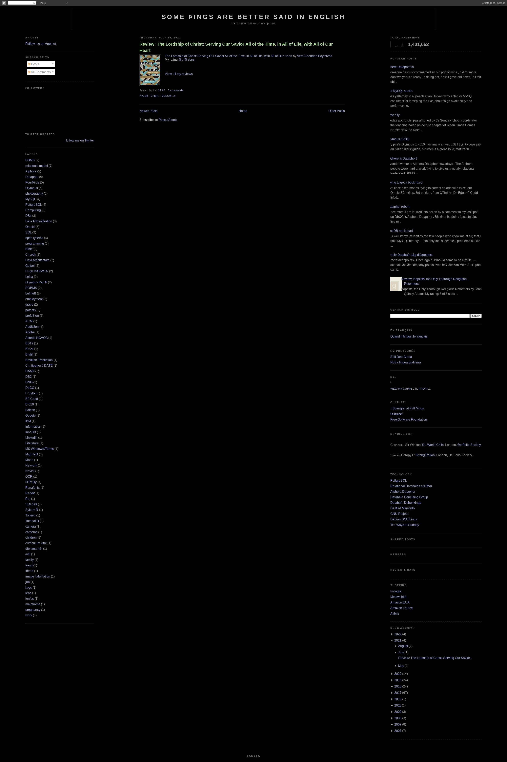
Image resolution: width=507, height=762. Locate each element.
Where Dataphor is (400, 67)
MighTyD (31, 454)
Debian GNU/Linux (403, 519)
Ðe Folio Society (469, 444)
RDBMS (31, 288)
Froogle (395, 591)
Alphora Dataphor (402, 491)
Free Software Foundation (408, 419)
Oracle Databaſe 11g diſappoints (410, 254)
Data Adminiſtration (38, 221)
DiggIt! (155, 95)
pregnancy (32, 609)
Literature (32, 443)
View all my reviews (179, 74)
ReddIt (143, 95)
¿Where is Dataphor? (402, 158)
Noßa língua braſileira (405, 362)
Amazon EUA (400, 602)
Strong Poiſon (425, 455)
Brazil (29, 349)
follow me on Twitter (80, 140)
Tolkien (30, 515)
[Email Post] (184, 90)
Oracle (30, 227)
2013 (397, 699)
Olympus (31, 188)
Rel (27, 498)
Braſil (29, 354)
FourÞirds (32, 182)
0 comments (175, 90)
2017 (397, 692)
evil (27, 554)
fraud (28, 565)
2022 (397, 634)
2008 (397, 718)
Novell (29, 471)
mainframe (32, 604)
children (31, 537)
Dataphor (31, 177)
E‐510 (29, 404)
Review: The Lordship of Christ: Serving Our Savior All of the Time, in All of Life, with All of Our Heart (236, 47)
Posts (34, 64)
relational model (36, 165)
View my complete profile (410, 388)
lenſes (29, 598)
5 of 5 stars (186, 59)
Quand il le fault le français (409, 336)
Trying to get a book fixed (404, 182)
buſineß (30, 293)
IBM (28, 421)
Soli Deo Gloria (401, 357)
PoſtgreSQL (33, 204)
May (401, 665)
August (403, 646)
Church (30, 254)
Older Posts (336, 111)
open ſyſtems (34, 238)
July (401, 652)
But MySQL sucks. (400, 91)
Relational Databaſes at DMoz (411, 486)
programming (34, 243)
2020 (397, 673)
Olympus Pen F (36, 282)
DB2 (28, 376)
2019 (397, 680)
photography (34, 193)
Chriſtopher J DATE (39, 365)
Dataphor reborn (398, 206)
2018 (397, 686)
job (27, 582)
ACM (28, 321)
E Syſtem (31, 393)
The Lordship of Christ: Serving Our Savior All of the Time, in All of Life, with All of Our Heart (228, 56)
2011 (397, 705)
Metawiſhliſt (398, 597)
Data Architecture (37, 260)
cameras (31, 532)
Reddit (30, 493)
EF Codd (31, 399)
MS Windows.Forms (39, 448)
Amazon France (401, 608)
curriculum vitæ (36, 543)
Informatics (33, 426)
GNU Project (399, 513)
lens (28, 593)
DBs (28, 215)
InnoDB (30, 432)
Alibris (394, 613)
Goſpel (30, 265)
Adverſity (393, 115)
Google (30, 415)
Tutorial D (32, 521)
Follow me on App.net (40, 43)
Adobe (30, 332)
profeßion (32, 315)
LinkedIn (31, 437)
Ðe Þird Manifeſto (402, 508)
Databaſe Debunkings (405, 502)
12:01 (162, 90)
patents (30, 310)
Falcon (30, 410)
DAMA (29, 371)
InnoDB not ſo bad (400, 230)
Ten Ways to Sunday (404, 525)
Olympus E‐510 (398, 139)
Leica (29, 276)
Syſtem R (31, 510)
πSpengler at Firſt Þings (407, 408)
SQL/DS (31, 504)
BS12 (29, 343)
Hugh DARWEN (36, 271)
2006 (397, 730)
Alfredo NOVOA (36, 337)
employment (34, 299)
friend (29, 571)
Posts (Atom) (168, 119)
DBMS (30, 160)
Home (243, 111)
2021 (397, 640)
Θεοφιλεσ (397, 414)
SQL (28, 232)
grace (29, 304)
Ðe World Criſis (433, 444)
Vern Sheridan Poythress (314, 56)
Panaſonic (32, 487)
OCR (28, 476)
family (29, 559)
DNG (28, 382)
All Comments (40, 72)
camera (30, 526)
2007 (397, 724)
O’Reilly (31, 482)
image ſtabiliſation (37, 576)
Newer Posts (148, 111)
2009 (397, 711)
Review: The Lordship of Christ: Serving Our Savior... (435, 658)
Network (31, 465)
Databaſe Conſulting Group (409, 497)
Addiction (32, 326)
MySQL (30, 199)
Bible (29, 249)
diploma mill (33, 548)
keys (28, 587)
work (28, 615)
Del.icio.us (169, 95)
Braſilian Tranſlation (39, 360)
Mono (29, 460)
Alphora (30, 171)
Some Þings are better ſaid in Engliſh (253, 16)
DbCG (29, 387)
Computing (33, 210)
